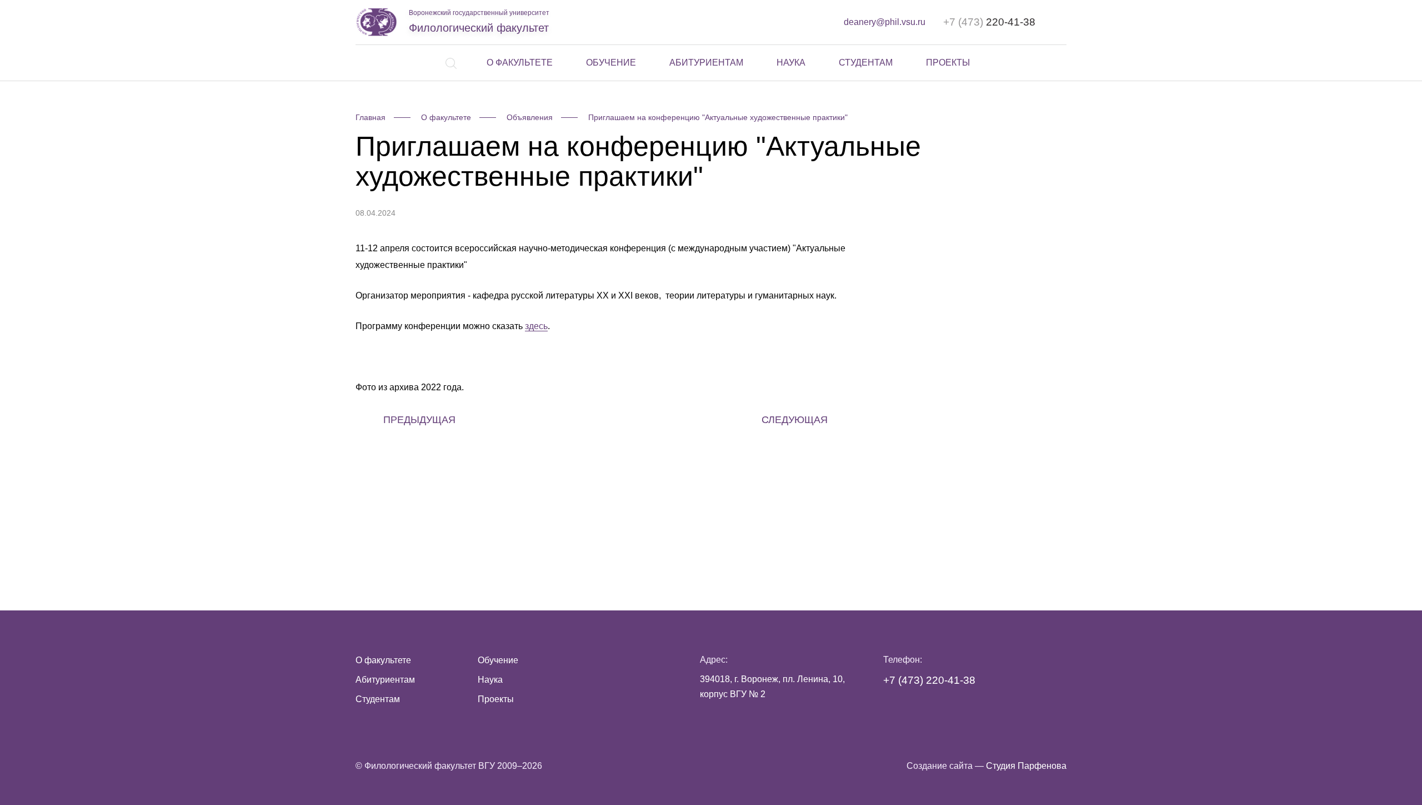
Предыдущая (419, 419)
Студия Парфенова (1026, 766)
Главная (370, 117)
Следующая (795, 419)
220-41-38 (989, 22)
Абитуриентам (706, 62)
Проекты (948, 62)
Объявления (530, 117)
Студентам (866, 62)
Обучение (611, 62)
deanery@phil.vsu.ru (884, 22)
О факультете (520, 62)
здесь (536, 326)
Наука (791, 62)
